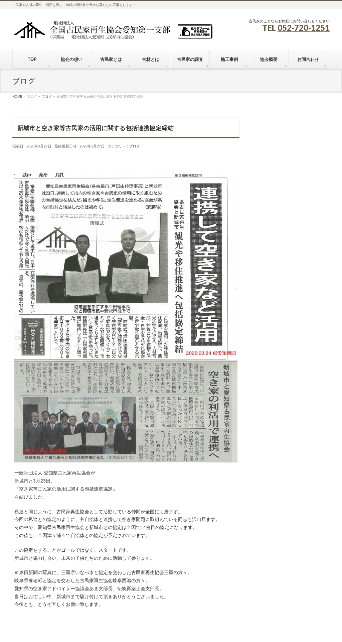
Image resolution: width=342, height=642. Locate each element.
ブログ (134, 146)
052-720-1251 (304, 27)
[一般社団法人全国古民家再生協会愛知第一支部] (112, 32)
